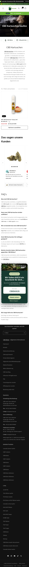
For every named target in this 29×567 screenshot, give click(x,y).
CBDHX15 (14, 291)
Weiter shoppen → (14, 300)
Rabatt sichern (14, 297)
